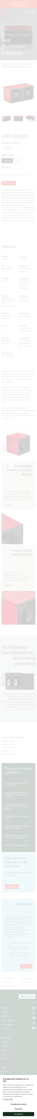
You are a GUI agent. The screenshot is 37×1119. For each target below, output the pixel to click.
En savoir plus (8, 1099)
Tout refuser (18, 1109)
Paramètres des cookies (18, 1104)
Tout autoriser (18, 1114)
